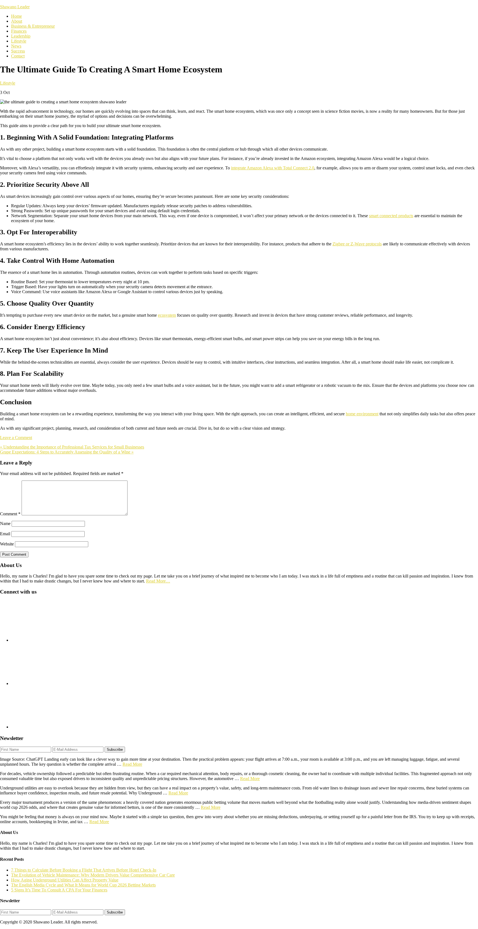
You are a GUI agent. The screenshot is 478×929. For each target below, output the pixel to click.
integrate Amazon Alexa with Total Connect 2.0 (272, 168)
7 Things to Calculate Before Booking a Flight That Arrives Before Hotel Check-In (83, 870)
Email (5, 533)
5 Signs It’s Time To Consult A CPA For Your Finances (59, 890)
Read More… (158, 581)
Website (7, 544)
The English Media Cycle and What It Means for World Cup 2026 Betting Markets (83, 885)
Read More (132, 764)
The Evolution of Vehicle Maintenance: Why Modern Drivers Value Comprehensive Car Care (93, 875)
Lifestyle (7, 83)
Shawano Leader (15, 6)
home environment (362, 413)
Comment (10, 513)
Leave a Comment (16, 437)
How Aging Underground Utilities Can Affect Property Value (64, 880)
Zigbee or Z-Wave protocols (357, 244)
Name (5, 523)
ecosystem (167, 315)
